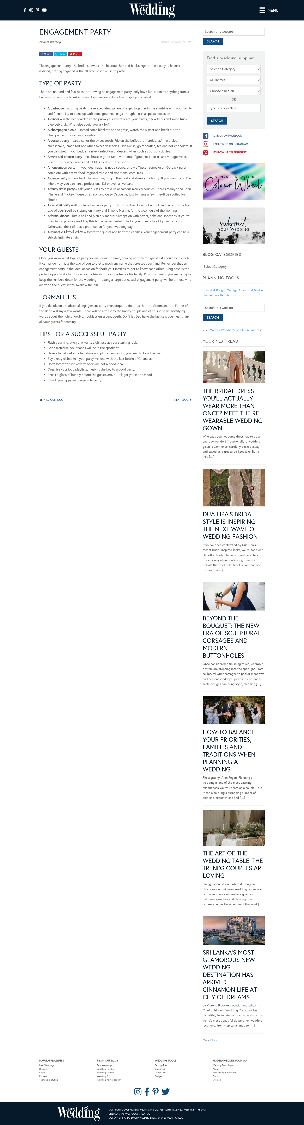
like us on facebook (227, 135)
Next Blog (181, 400)
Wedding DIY (103, 1076)
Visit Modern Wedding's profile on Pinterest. (233, 330)
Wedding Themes (105, 1072)
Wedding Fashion (105, 1069)
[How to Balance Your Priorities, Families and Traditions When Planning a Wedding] (234, 711)
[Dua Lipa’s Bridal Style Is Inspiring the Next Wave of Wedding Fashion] (234, 488)
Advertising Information (224, 1072)
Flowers (43, 1076)
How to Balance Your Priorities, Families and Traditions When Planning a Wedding (229, 750)
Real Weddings (46, 1065)
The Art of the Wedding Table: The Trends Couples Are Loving (234, 864)
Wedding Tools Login (223, 1065)
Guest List (246, 290)
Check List (160, 1072)
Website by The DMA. (195, 1109)
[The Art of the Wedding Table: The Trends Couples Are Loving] (234, 828)
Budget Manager (227, 290)
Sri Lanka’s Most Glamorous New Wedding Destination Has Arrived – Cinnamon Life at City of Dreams (230, 975)
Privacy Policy (129, 1114)
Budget (158, 1076)
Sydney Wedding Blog (170, 1118)
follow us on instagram (230, 144)
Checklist (209, 290)
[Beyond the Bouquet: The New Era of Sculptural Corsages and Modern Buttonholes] (234, 597)
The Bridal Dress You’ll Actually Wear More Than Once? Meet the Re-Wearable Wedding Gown (233, 409)
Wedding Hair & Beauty (109, 1079)
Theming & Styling (48, 1079)
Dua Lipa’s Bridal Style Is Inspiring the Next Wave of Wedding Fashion (230, 525)
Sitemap (217, 1079)
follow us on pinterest (230, 152)
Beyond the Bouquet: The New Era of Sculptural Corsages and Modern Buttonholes (232, 637)
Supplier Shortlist (225, 295)
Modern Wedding (78, 1113)
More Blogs (210, 1040)
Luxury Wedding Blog (143, 1118)
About (216, 1069)
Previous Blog (53, 400)
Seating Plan (161, 1065)
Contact (216, 1076)
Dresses (43, 1069)
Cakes (42, 1072)
